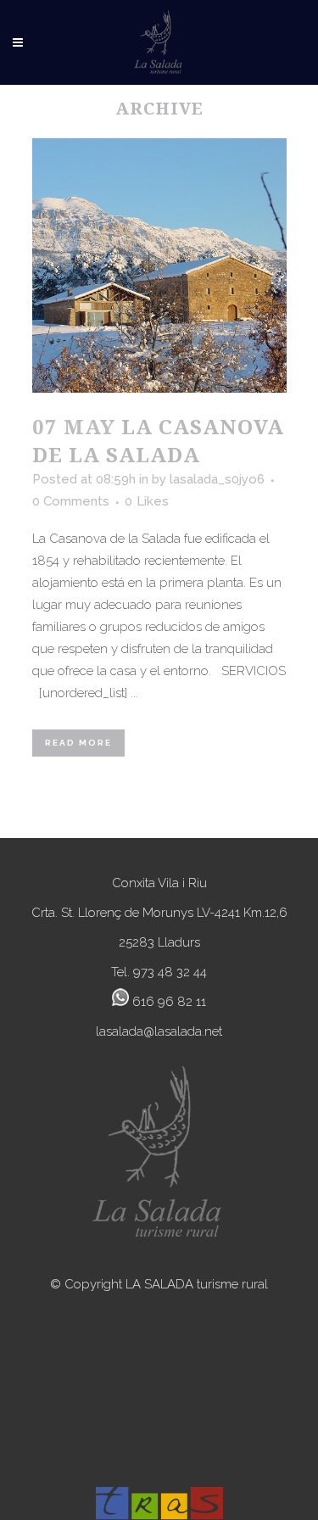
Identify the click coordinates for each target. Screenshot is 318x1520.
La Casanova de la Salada (158, 440)
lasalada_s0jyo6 (217, 479)
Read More (78, 742)
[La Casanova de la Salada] (159, 265)
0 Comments (70, 501)
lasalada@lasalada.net (159, 1031)
